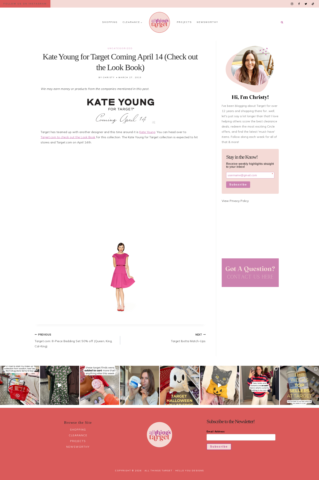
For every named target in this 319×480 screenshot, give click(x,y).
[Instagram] (292, 3)
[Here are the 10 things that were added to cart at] (99, 385)
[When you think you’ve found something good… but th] (59, 385)
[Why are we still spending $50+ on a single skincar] (139, 385)
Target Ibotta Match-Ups (188, 338)
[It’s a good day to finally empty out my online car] (259, 385)
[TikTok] (312, 3)
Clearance (78, 435)
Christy (109, 77)
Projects (184, 22)
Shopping (110, 22)
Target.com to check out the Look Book (68, 137)
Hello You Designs (189, 470)
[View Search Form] (281, 22)
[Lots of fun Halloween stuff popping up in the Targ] (179, 385)
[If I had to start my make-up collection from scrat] (19, 385)
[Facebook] (298, 3)
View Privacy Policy (235, 201)
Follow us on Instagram (25, 3)
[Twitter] (305, 3)
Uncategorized (120, 48)
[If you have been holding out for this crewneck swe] (219, 385)
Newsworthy (207, 22)
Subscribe (238, 184)
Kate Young (147, 132)
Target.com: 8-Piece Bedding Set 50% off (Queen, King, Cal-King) (73, 340)
